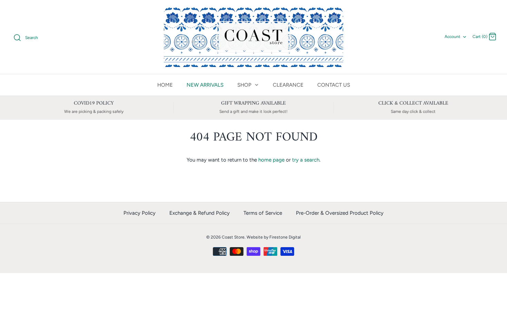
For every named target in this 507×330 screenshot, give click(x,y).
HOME (165, 85)
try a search (305, 160)
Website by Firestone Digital (274, 237)
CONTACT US (333, 85)
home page (271, 160)
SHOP (245, 85)
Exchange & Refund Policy (199, 213)
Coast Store (233, 237)
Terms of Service (262, 213)
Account (452, 36)
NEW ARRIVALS (205, 85)
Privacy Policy (139, 213)
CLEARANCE (288, 85)
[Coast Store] (253, 37)
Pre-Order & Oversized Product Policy (340, 213)
